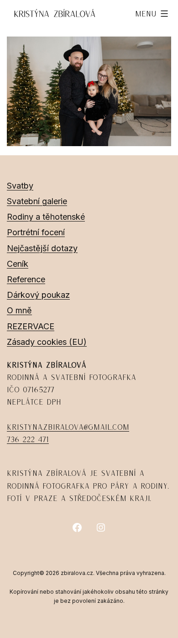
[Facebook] (77, 527)
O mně (19, 310)
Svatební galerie (37, 201)
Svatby (20, 185)
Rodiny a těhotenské (46, 216)
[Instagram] (101, 527)
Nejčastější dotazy (42, 248)
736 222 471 (28, 439)
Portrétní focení (36, 232)
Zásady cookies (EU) (47, 342)
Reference (26, 279)
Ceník (17, 264)
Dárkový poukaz (38, 295)
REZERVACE (30, 326)
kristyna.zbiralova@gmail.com (68, 427)
